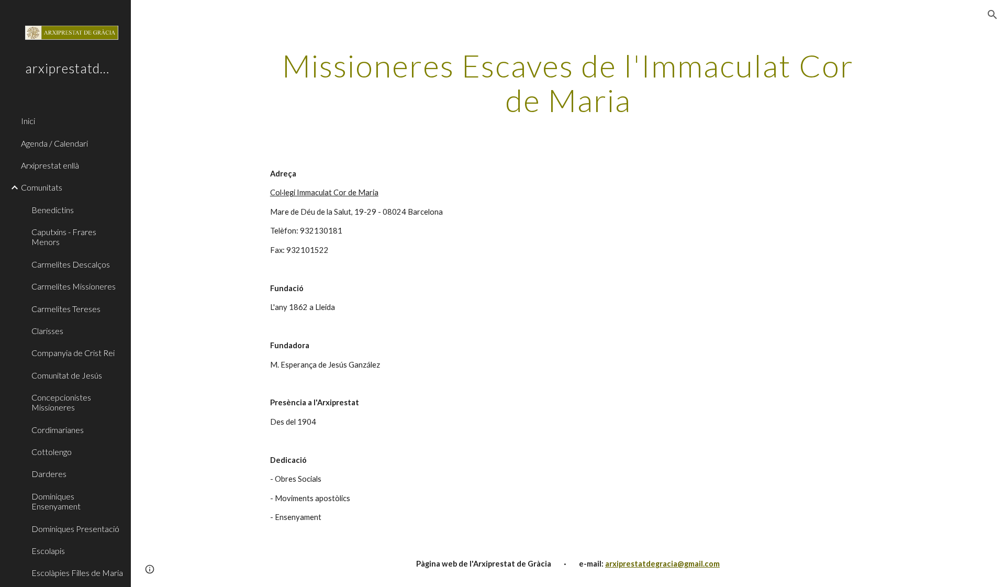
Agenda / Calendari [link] (54, 143)
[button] (992, 14)
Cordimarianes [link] (57, 430)
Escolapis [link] (48, 551)
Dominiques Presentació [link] (75, 529)
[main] (568, 82)
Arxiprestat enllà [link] (50, 165)
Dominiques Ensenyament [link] (56, 501)
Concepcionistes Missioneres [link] (61, 402)
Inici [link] (28, 121)
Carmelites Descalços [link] (70, 264)
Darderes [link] (48, 474)
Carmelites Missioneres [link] (73, 286)
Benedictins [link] (52, 210)
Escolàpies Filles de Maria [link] (77, 573)
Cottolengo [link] (51, 452)
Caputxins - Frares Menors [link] (63, 237)
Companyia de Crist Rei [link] (73, 353)
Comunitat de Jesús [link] (66, 375)
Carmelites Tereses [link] (65, 309)
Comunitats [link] (41, 187)
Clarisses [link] (47, 331)
